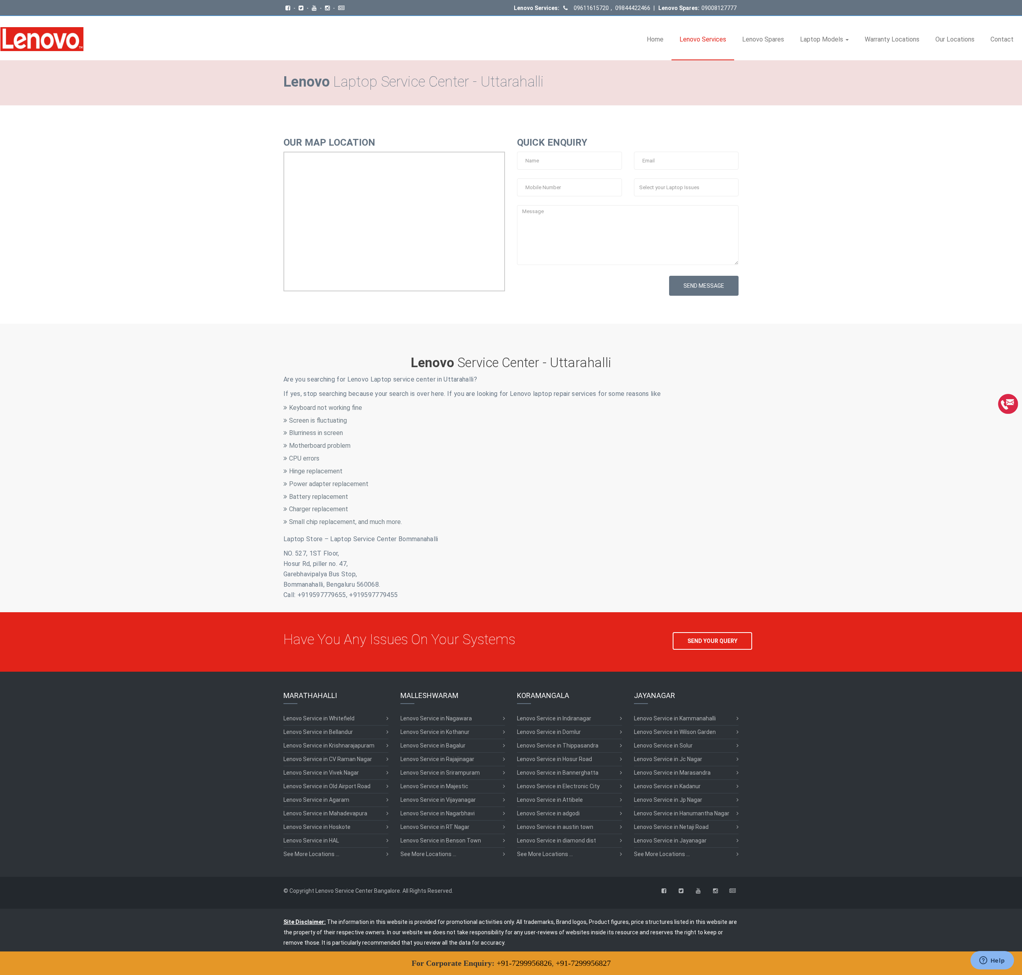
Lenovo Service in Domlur (549, 732)
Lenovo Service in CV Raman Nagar (327, 759)
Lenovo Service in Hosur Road (554, 759)
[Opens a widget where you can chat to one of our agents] (992, 961)
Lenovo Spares (763, 39)
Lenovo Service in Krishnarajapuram (328, 745)
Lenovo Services (702, 39)
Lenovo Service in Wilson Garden (675, 732)
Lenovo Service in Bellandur (318, 732)
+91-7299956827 (583, 963)
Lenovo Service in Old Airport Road (326, 786)
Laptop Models (822, 39)
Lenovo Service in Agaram (316, 800)
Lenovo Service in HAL (311, 840)
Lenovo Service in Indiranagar (554, 718)
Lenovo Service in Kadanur (667, 786)
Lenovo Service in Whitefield (319, 718)
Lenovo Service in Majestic (434, 786)
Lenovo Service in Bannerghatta (557, 772)
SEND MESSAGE (703, 286)
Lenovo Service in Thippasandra (557, 745)
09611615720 (591, 8)
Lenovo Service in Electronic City (558, 786)
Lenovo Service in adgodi (548, 813)
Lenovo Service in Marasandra (672, 772)
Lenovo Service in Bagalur (432, 745)
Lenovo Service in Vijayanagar (438, 800)
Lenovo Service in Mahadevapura (325, 813)
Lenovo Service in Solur (663, 745)
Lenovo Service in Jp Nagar (668, 800)
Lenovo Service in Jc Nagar (668, 759)
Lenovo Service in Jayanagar (670, 840)
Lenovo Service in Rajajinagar (437, 759)
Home (655, 39)
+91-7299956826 (524, 963)
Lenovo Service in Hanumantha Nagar (681, 813)
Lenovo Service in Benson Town (440, 840)
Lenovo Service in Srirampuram (440, 772)
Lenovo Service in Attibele (550, 800)
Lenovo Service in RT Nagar (434, 827)
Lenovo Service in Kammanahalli (675, 718)
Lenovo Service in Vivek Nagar (321, 772)
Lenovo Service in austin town (555, 827)
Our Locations (954, 39)
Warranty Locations (892, 39)
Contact (1002, 39)
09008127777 (719, 8)
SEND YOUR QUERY (712, 641)
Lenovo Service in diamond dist (556, 840)
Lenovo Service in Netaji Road (671, 827)
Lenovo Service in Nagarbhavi (437, 813)
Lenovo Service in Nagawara (436, 718)
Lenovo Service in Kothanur (434, 732)
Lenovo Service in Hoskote (317, 827)
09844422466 (632, 8)
